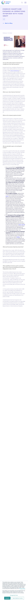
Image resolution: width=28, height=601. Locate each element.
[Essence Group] (8, 2)
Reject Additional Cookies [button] (18, 598)
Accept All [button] (7, 598)
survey (7, 196)
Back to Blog (8, 23)
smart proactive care (14, 70)
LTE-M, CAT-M (22, 224)
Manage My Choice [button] (14, 595)
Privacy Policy (22, 588)
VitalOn (18, 237)
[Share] (4, 19)
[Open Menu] (25, 2)
